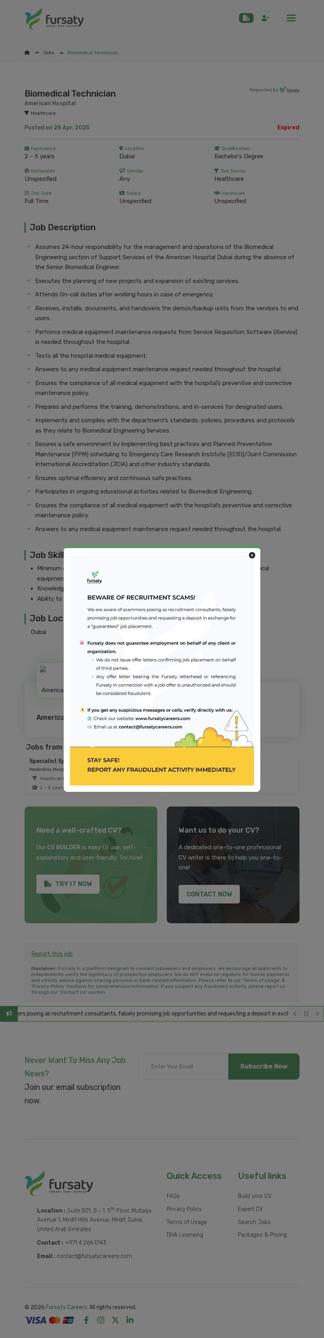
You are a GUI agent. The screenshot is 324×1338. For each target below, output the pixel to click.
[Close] (252, 555)
